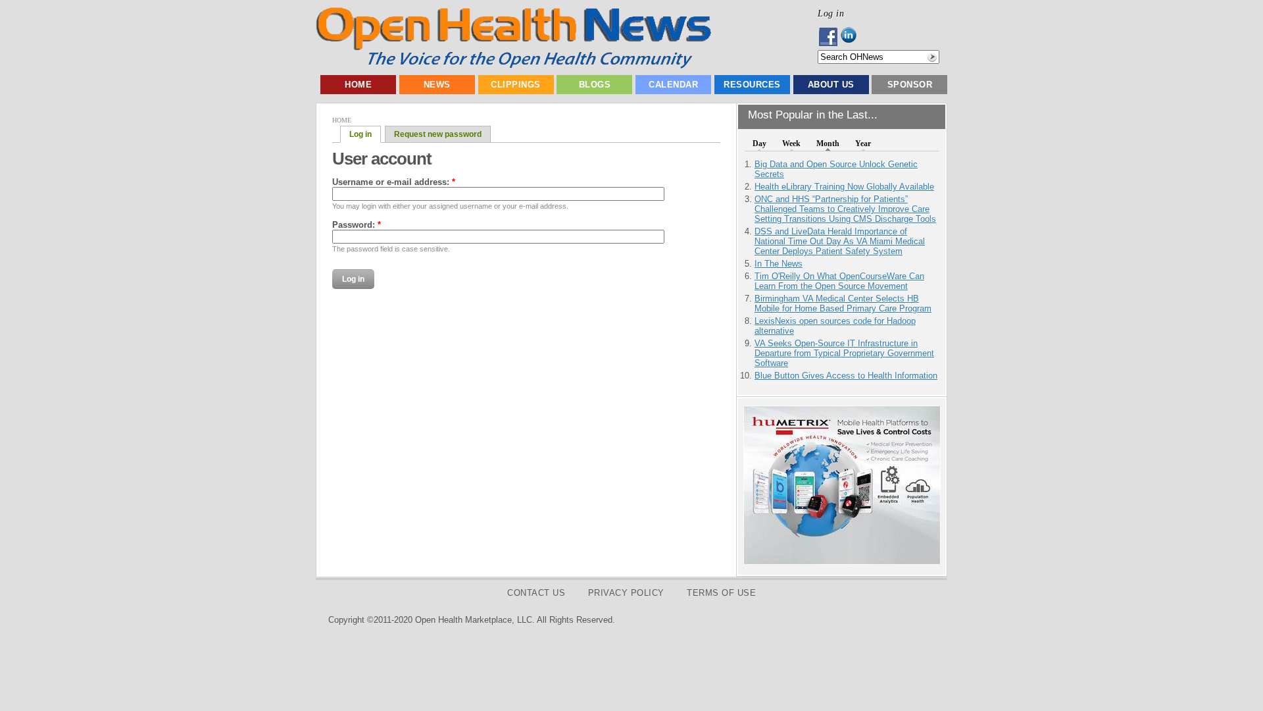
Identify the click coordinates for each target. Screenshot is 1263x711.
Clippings (516, 85)
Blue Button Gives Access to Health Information (846, 376)
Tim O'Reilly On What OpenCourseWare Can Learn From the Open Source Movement (839, 281)
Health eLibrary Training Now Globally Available (844, 187)
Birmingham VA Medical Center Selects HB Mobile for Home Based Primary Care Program (843, 303)
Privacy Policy (626, 593)
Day (759, 143)
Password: (356, 225)
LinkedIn (852, 37)
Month (827, 143)
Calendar (673, 85)
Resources (752, 85)
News (437, 85)
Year (863, 143)
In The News (779, 264)
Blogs (595, 85)
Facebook (829, 37)
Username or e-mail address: (393, 182)
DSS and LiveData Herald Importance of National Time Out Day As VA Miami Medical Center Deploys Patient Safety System (840, 241)
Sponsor (910, 85)
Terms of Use (721, 593)
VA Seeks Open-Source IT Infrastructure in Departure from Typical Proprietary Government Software (844, 353)
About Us (831, 85)
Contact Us (536, 593)
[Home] (513, 65)
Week (791, 143)
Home (358, 85)
